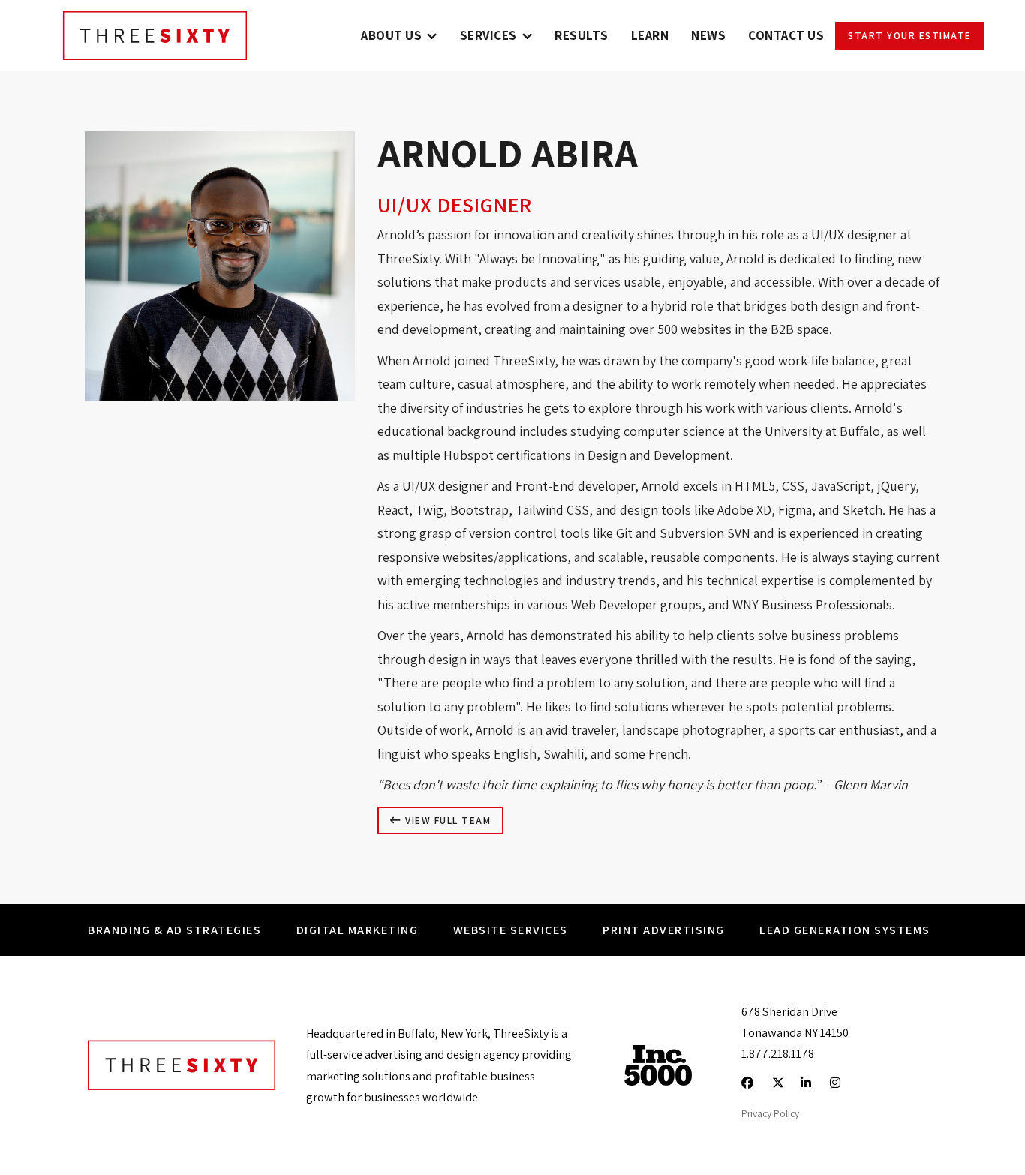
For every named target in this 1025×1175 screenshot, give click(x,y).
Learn (650, 35)
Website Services (510, 929)
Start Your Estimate (910, 35)
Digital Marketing (357, 929)
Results (582, 35)
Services (488, 35)
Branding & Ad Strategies (174, 929)
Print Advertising (664, 929)
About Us (391, 35)
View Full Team (446, 820)
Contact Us (786, 35)
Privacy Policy (770, 1113)
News (708, 35)
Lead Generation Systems (844, 929)
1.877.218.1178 (777, 1053)
